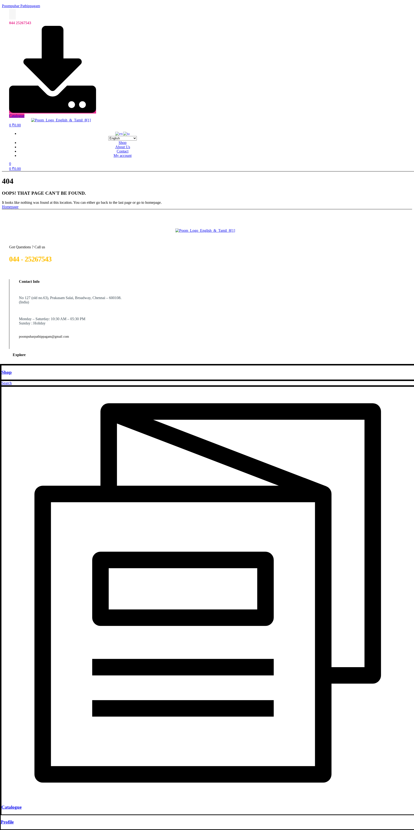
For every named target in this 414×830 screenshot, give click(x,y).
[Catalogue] (207, 798)
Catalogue (11, 807)
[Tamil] (126, 133)
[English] (119, 133)
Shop (6, 372)
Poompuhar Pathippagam (21, 6)
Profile (7, 821)
